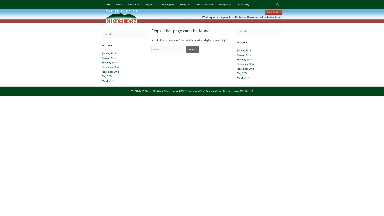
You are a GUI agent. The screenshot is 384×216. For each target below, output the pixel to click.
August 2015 (109, 58)
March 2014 (108, 80)
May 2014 (107, 76)
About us (132, 4)
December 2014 (110, 67)
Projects (149, 4)
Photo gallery (168, 4)
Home (119, 4)
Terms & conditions (204, 4)
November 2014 (110, 71)
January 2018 (109, 53)
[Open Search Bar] (277, 4)
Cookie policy (243, 4)
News (107, 4)
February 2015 (109, 62)
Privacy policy (225, 4)
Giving (183, 4)
